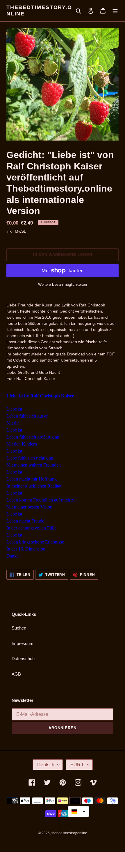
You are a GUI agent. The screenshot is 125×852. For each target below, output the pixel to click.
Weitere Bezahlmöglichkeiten (62, 284)
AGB (16, 674)
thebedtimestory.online (39, 10)
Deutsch (45, 764)
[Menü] (115, 10)
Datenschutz (24, 658)
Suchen (19, 627)
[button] (78, 811)
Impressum (22, 643)
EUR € (77, 764)
